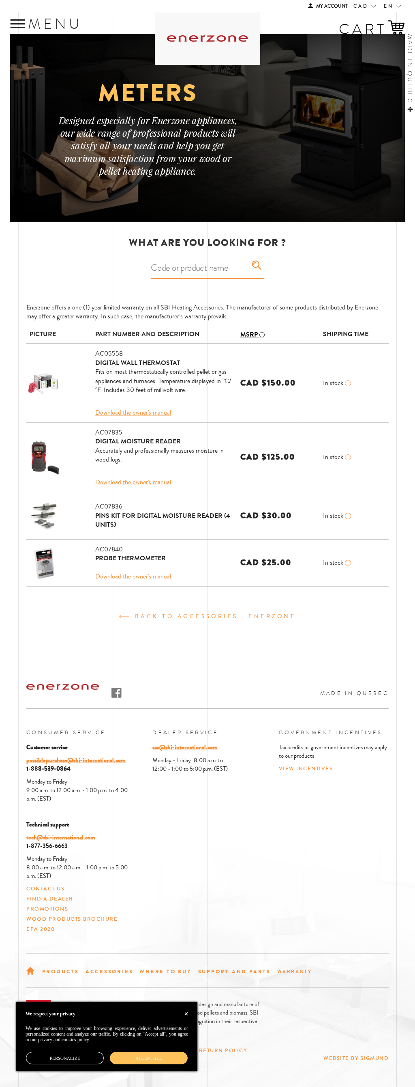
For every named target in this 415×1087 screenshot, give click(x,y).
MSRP (249, 334)
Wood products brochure (72, 919)
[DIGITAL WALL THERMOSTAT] (44, 383)
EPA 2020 (40, 929)
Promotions (47, 909)
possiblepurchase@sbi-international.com (76, 760)
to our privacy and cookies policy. (58, 1040)
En (390, 6)
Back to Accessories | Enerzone (213, 617)
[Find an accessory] (257, 265)
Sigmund (374, 1058)
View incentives (306, 768)
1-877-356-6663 (47, 845)
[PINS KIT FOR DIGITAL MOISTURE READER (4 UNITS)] (44, 516)
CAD (362, 6)
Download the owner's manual (133, 412)
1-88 (32, 768)
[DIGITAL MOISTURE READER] (44, 457)
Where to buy (165, 971)
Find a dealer (49, 899)
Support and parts (234, 971)
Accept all (148, 1058)
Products (60, 971)
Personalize (65, 1058)
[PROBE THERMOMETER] (44, 563)
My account (331, 6)
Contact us (45, 888)
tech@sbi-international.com (60, 837)
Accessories (109, 971)
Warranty (294, 971)
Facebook (116, 693)
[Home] (31, 970)
